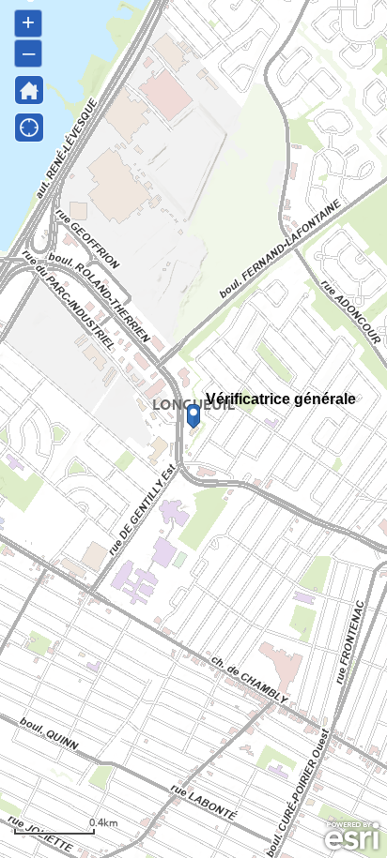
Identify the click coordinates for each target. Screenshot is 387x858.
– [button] (29, 52)
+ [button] (28, 22)
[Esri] (351, 836)
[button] (29, 90)
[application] (193, 429)
